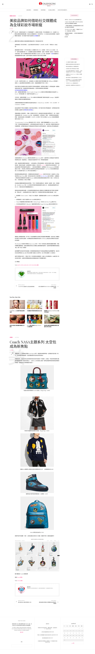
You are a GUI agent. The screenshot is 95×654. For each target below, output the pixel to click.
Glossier (41, 174)
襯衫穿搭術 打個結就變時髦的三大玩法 (74, 77)
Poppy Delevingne (33, 265)
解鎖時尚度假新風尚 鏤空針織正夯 (73, 64)
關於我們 (21, 632)
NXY (27, 265)
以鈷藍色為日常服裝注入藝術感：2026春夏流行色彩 (47, 641)
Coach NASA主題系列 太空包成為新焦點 (33, 344)
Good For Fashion (62, 10)
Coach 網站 (19, 577)
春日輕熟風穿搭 (45, 638)
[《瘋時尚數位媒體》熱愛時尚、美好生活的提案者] (47, 4)
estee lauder (24, 265)
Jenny (12, 350)
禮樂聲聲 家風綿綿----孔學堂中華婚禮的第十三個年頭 (74, 34)
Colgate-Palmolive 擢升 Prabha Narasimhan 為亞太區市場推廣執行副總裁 (74, 22)
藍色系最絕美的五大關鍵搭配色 (72, 66)
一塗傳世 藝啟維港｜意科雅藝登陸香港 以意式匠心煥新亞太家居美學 (74, 26)
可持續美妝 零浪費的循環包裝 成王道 (34, 310)
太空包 (21, 580)
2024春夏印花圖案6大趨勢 (71, 62)
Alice (12, 28)
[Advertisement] (74, 48)
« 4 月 (72, 643)
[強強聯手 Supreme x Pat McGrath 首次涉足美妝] (51, 304)
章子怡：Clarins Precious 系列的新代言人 (73, 19)
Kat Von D (43, 165)
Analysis (28, 10)
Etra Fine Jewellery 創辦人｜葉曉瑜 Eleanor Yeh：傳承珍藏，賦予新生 (74, 30)
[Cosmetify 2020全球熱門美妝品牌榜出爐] (17, 304)
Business (36, 10)
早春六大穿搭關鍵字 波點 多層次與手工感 (45, 634)
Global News (51, 10)
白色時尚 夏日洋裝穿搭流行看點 (72, 68)
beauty (18, 265)
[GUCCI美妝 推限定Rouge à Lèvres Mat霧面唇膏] (34, 319)
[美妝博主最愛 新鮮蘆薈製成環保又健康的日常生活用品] (51, 319)
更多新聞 (66, 36)
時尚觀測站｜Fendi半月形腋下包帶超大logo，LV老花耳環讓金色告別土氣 (74, 80)
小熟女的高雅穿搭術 (45, 631)
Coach (18, 580)
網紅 (38, 265)
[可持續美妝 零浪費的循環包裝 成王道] (34, 304)
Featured (43, 10)
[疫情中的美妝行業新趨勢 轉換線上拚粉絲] (17, 319)
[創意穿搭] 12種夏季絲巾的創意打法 (73, 85)
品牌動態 (11, 337)
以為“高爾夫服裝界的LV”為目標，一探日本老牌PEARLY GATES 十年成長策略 (74, 71)
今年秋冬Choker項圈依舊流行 (72, 83)
